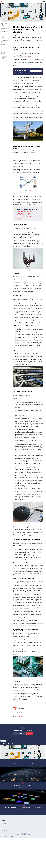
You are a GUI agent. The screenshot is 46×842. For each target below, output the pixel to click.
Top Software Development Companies (25, 214)
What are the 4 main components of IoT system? (4, 24)
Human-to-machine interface (5, 50)
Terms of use (37, 836)
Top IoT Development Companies (24, 211)
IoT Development (20, 716)
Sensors (3, 29)
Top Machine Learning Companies (24, 216)
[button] (23, 1)
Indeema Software (24, 56)
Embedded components (4, 34)
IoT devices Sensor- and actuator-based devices (5, 28)
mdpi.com (30, 190)
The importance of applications (4, 44)
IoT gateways (4, 38)
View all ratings (19, 218)
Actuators (3, 31)
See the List (36, 71)
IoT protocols (4, 37)
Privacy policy (42, 836)
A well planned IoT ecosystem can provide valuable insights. (5, 57)
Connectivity (3, 35)
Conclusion (3, 60)
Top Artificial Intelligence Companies (24, 213)
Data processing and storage (4, 41)
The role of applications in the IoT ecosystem (5, 47)
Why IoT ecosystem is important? (4, 53)
